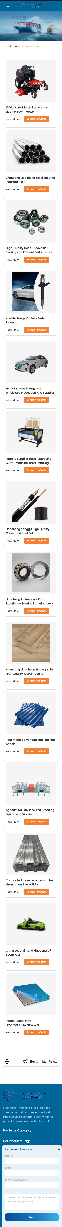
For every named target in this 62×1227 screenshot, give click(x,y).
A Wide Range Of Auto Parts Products (25, 320)
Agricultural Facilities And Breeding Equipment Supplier (30, 812)
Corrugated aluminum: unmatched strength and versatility (30, 882)
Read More (12, 119)
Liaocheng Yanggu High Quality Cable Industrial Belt (27, 531)
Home (13, 46)
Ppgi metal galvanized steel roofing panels (30, 742)
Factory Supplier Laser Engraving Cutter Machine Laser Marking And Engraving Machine (29, 463)
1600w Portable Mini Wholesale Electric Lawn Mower (27, 109)
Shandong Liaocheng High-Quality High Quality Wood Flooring (30, 671)
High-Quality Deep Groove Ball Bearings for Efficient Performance (29, 250)
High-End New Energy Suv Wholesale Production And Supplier (30, 390)
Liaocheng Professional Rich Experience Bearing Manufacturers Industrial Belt (29, 603)
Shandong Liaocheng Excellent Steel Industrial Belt (31, 180)
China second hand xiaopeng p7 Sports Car (28, 952)
